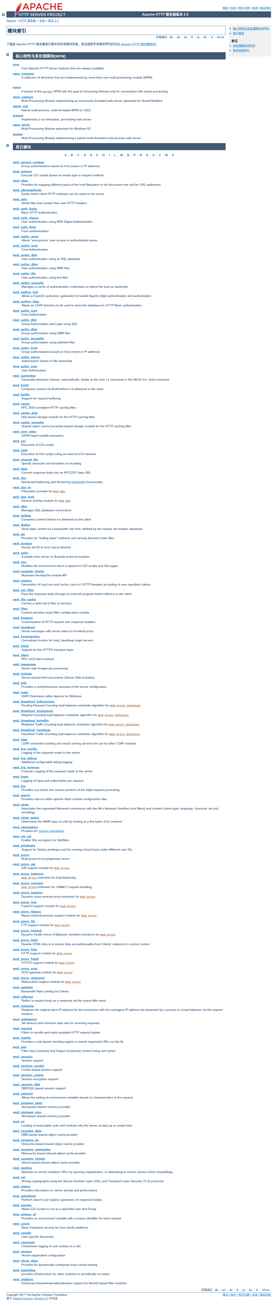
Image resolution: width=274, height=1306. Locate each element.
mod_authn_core (25, 245)
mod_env (19, 562)
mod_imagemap (24, 664)
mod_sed (19, 1047)
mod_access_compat (28, 162)
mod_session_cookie (28, 1065)
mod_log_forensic (26, 767)
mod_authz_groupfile (28, 338)
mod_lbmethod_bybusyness (34, 701)
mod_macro (21, 795)
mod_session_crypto (28, 1075)
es (185, 37)
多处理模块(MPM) (244, 45)
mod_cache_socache (28, 422)
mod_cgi (19, 441)
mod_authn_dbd (25, 255)
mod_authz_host (25, 348)
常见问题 (244, 8)
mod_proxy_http (25, 949)
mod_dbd (20, 506)
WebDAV (79, 482)
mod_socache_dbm (27, 1131)
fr (192, 37)
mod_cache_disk (25, 413)
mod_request (22, 1028)
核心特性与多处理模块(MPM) (251, 28)
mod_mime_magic (26, 817)
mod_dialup (21, 524)
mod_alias (20, 180)
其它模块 (238, 33)
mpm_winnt (21, 124)
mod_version (22, 1251)
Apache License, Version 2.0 (30, 1298)
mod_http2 (21, 646)
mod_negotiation (25, 827)
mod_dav (19, 478)
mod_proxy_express (28, 892)
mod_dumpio (22, 543)
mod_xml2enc (23, 1279)
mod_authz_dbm (25, 329)
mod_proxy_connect (28, 883)
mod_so (19, 1121)
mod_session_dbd (26, 1084)
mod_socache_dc (26, 1140)
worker (48, 91)
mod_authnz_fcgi (25, 292)
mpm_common (23, 73)
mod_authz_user (25, 366)
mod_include (22, 673)
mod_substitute (24, 1196)
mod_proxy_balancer (125, 705)
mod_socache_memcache (32, 1149)
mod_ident (20, 655)
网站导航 (265, 8)
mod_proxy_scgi (25, 968)
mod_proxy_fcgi (25, 902)
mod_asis (20, 199)
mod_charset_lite (25, 459)
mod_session (23, 1056)
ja (198, 37)
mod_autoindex (24, 375)
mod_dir (19, 534)
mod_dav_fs (22, 487)
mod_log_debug (25, 758)
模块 (225, 8)
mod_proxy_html (25, 940)
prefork (18, 115)
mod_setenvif (23, 1093)
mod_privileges (24, 845)
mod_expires (22, 580)
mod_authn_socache (28, 283)
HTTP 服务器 (27, 20)
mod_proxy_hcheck (27, 930)
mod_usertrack (24, 1242)
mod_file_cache (24, 599)
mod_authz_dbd (25, 320)
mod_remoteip (23, 1006)
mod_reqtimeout (25, 1019)
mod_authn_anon (26, 236)
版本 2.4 (53, 20)
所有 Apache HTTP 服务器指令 (135, 44)
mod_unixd (21, 1223)
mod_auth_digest (26, 217)
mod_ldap (20, 739)
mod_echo (20, 552)
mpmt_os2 (20, 106)
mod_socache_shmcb (29, 1158)
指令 (233, 8)
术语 (255, 8)
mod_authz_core (25, 310)
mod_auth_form (24, 227)
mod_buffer (21, 394)
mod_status (21, 1186)
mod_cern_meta (24, 431)
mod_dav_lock (23, 496)
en (178, 37)
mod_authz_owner (26, 357)
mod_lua (19, 786)
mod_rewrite (22, 1037)
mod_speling (22, 1168)
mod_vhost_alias (25, 1260)
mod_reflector (23, 996)
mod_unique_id (24, 1214)
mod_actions (22, 171)
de (171, 37)
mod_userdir (22, 1233)
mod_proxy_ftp (24, 921)
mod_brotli (21, 385)
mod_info (20, 683)
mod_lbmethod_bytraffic (31, 720)
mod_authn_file (24, 273)
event (17, 87)
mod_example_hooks (28, 571)
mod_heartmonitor (26, 636)
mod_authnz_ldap (26, 301)
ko (205, 37)
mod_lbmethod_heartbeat (32, 730)
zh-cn (220, 37)
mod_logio (20, 776)
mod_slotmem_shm (27, 1112)
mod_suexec (22, 1205)
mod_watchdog (24, 1270)
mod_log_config (25, 748)
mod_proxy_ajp (24, 864)
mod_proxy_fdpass (27, 911)
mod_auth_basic (25, 208)
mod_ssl (19, 1177)
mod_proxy (21, 855)
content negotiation (51, 831)
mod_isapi (20, 692)
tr (212, 37)
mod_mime (21, 804)
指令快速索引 (241, 50)
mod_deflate (22, 515)
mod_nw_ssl (22, 836)
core (16, 64)
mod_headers (23, 618)
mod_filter (20, 608)
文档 (42, 20)
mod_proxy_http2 (26, 959)
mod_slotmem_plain (27, 1103)
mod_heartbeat (24, 627)
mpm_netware (23, 97)
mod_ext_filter (23, 590)
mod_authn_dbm (25, 264)
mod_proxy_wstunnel (29, 978)
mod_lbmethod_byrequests (33, 711)
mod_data (20, 468)
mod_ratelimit (23, 987)
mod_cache (21, 403)
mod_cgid (20, 450)
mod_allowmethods (27, 190)
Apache (11, 20)
